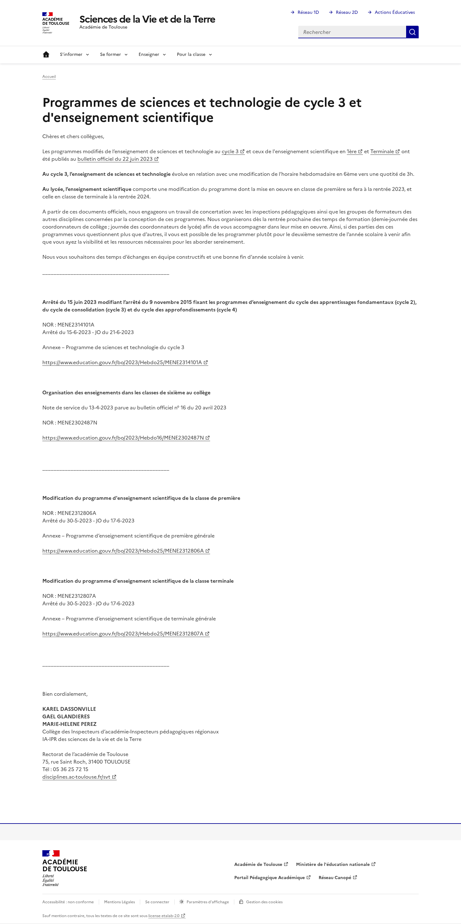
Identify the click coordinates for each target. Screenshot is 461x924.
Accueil (46, 54)
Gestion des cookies (264, 902)
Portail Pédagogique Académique (269, 877)
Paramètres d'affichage (208, 902)
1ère (352, 151)
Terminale (382, 151)
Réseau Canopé (335, 877)
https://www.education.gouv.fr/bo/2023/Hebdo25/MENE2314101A (122, 362)
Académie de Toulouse (258, 864)
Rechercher (412, 32)
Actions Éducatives (395, 12)
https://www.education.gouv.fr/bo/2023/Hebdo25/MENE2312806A (123, 550)
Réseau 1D (308, 12)
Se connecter (157, 902)
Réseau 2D (347, 12)
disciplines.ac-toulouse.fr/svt (76, 777)
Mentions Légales (119, 902)
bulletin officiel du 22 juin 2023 (115, 159)
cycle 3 (230, 151)
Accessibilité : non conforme (68, 902)
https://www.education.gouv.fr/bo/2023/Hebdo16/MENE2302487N (123, 437)
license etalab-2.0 (163, 916)
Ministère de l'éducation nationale (333, 864)
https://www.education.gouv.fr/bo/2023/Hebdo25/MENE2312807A (123, 633)
